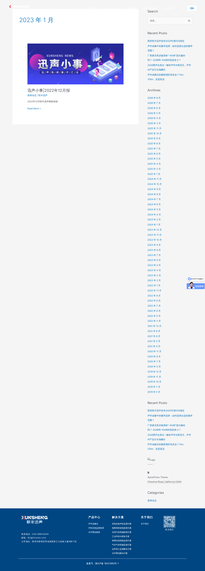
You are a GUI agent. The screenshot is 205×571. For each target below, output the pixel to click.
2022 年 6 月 (154, 310)
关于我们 (169, 8)
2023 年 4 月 (154, 270)
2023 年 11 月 (154, 234)
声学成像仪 (93, 523)
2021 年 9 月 (154, 331)
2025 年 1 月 (154, 174)
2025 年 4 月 (154, 163)
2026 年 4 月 (154, 118)
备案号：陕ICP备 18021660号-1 (102, 563)
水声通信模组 (94, 532)
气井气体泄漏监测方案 (121, 545)
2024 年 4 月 (154, 214)
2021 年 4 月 (154, 346)
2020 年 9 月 (154, 356)
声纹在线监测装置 (96, 528)
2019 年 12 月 (154, 371)
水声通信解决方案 (120, 553)
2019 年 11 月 (154, 376)
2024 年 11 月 (154, 179)
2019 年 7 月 (154, 386)
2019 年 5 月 (154, 391)
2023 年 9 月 (154, 244)
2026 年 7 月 (154, 103)
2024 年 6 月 (154, 204)
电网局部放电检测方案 (121, 528)
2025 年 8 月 (154, 143)
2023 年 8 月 (154, 250)
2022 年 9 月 (154, 295)
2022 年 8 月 (154, 300)
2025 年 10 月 (155, 133)
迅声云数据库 (150, 8)
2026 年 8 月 (154, 97)
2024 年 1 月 (154, 224)
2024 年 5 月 (154, 209)
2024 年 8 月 (154, 194)
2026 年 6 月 (154, 108)
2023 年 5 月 (154, 265)
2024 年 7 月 (154, 199)
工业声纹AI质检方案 (120, 536)
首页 (79, 8)
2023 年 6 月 (154, 260)
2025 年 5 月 (154, 158)
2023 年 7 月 (154, 255)
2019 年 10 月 (154, 381)
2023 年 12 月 (155, 229)
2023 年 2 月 (154, 280)
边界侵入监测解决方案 (121, 549)
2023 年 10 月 (155, 239)
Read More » (34, 108)
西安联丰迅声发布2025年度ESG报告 (166, 40)
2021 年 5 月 (154, 341)
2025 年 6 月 (154, 153)
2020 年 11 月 (154, 351)
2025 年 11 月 (154, 128)
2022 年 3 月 (154, 320)
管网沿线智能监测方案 (121, 540)
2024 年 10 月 (155, 184)
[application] (99, 8)
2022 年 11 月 (154, 290)
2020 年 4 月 (154, 366)
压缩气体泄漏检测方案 (121, 532)
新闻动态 (131, 8)
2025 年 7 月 (154, 148)
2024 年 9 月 (154, 189)
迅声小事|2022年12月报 (48, 90)
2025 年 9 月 (154, 138)
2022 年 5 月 (154, 315)
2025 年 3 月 (154, 168)
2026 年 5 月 (154, 113)
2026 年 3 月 (154, 123)
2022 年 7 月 (154, 305)
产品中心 (93, 8)
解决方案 (112, 8)
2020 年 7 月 (154, 361)
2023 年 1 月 (154, 285)
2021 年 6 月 (154, 336)
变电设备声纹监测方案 (121, 523)
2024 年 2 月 (154, 219)
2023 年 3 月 (154, 275)
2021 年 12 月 (154, 326)
